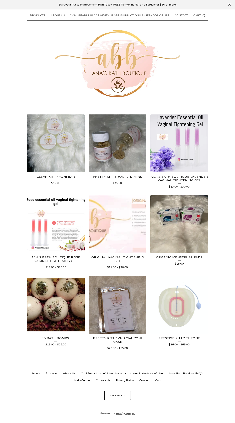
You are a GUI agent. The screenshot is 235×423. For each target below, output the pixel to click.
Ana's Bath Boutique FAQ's (185, 373)
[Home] (117, 63)
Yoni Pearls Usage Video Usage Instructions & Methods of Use (119, 15)
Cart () (199, 15)
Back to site (117, 395)
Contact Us (103, 380)
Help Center (82, 380)
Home (36, 373)
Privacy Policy (125, 380)
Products (37, 15)
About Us (58, 15)
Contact (181, 15)
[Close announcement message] (229, 5)
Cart (158, 380)
